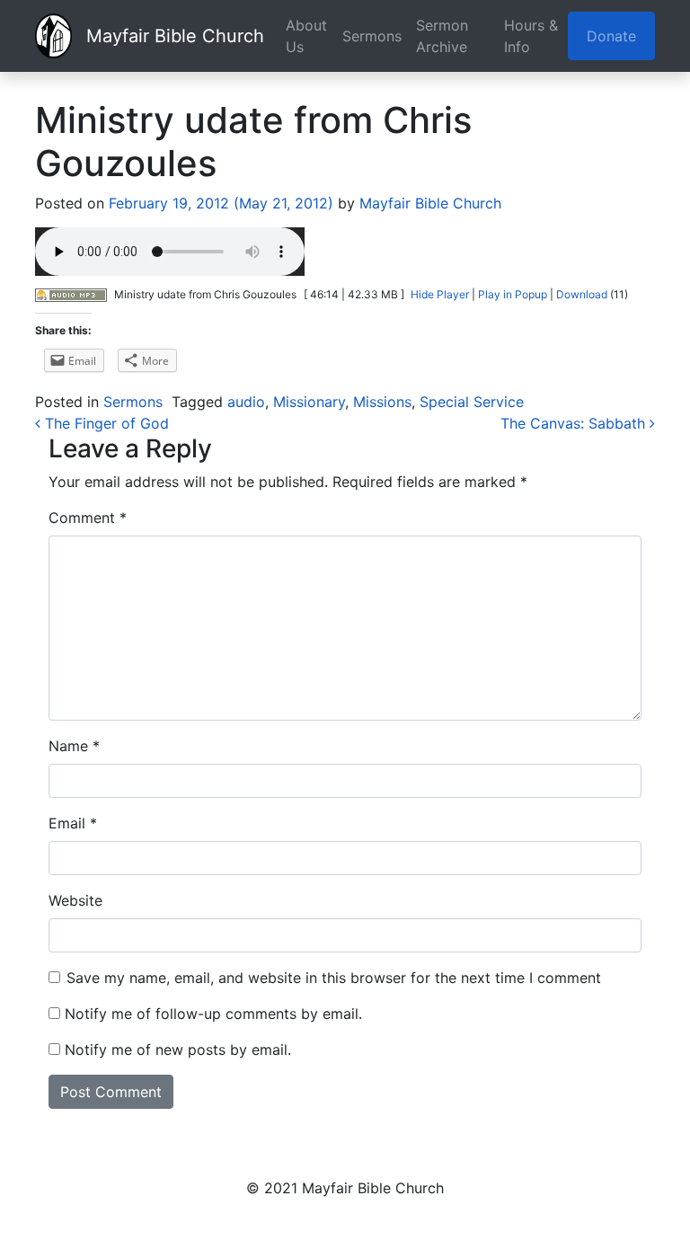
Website (75, 900)
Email (73, 823)
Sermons (372, 36)
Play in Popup (512, 294)
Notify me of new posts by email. (178, 1049)
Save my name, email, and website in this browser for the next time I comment (333, 978)
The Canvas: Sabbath (575, 423)
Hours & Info (531, 36)
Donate (611, 36)
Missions (382, 402)
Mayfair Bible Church (175, 36)
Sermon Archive (442, 36)
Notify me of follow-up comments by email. (213, 1014)
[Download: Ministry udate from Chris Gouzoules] (71, 294)
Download (581, 294)
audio (246, 402)
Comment (88, 518)
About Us (306, 36)
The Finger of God (104, 423)
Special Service (472, 402)
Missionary (309, 402)
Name (74, 746)
